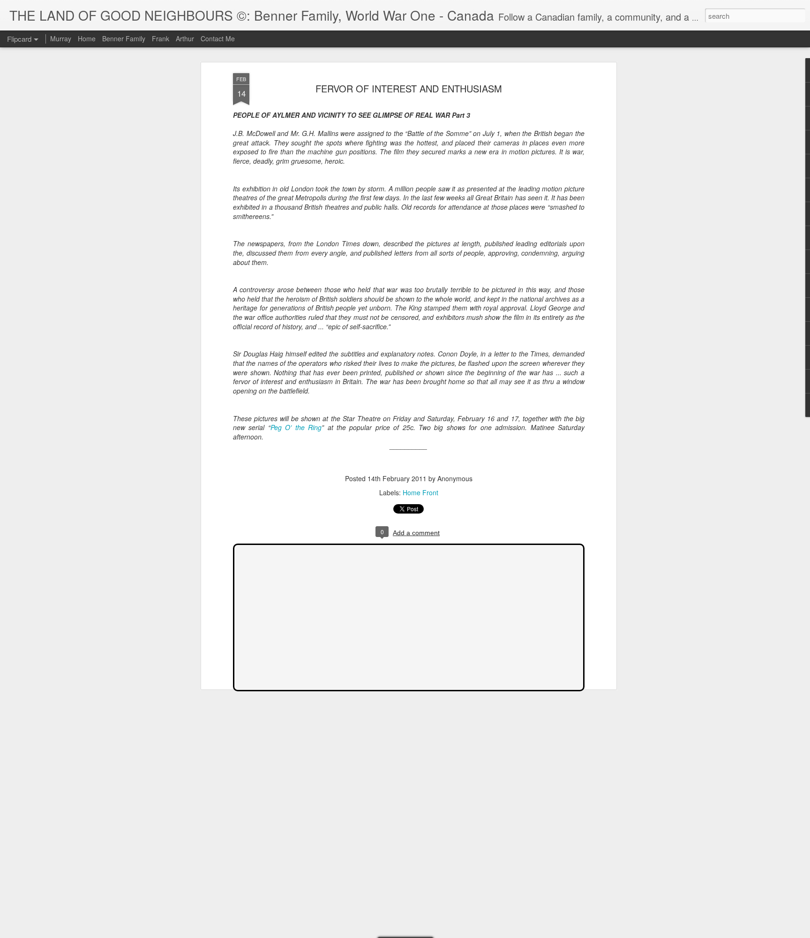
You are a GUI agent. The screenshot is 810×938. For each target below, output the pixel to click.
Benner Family (123, 38)
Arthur (185, 38)
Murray (60, 38)
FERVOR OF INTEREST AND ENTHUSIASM (408, 88)
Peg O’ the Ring (296, 427)
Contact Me (218, 38)
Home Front (420, 492)
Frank (160, 38)
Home (87, 38)
